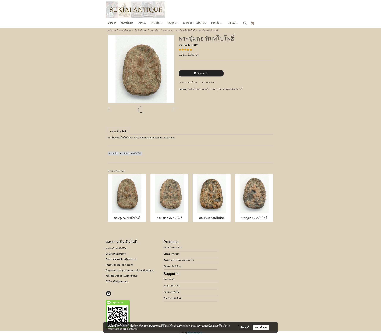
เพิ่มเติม (232, 23)
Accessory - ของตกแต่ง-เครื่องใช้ (179, 260)
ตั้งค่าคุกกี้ (245, 327)
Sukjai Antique (130, 276)
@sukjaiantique (120, 281)
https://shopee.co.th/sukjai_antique (136, 270)
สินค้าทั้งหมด (127, 23)
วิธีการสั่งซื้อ (169, 279)
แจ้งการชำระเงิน (171, 286)
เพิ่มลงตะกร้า (202, 73)
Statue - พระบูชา (171, 254)
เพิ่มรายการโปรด (189, 82)
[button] (245, 23)
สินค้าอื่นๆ (216, 23)
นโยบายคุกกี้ (132, 328)
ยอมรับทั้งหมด (261, 327)
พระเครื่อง (156, 23)
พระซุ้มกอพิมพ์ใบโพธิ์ (232, 89)
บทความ (142, 23)
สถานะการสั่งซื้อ (171, 292)
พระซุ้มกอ (217, 89)
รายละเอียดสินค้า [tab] (119, 131)
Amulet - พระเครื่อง (173, 247)
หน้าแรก (112, 23)
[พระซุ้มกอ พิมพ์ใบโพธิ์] (141, 69)
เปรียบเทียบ (209, 82)
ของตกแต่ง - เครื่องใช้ (193, 23)
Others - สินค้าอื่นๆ (172, 266)
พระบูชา (172, 23)
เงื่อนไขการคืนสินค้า (173, 298)
